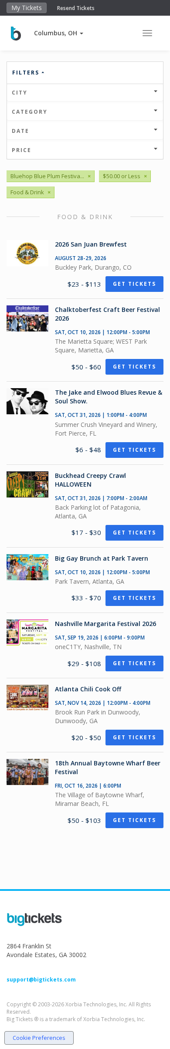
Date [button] (20, 131)
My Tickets (26, 7)
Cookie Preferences (39, 1038)
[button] (58, 33)
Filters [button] (26, 72)
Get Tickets (134, 284)
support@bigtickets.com (41, 979)
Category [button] (30, 111)
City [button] (19, 92)
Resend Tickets (76, 8)
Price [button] (21, 150)
